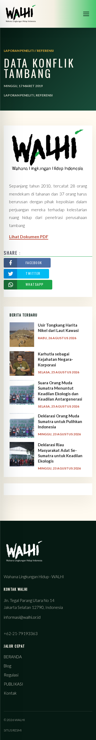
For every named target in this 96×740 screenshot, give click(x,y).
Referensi (44, 95)
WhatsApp (35, 284)
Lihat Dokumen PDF (28, 236)
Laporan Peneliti (19, 95)
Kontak (10, 693)
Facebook (34, 262)
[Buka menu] (86, 14)
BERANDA (13, 656)
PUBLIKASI (13, 684)
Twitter (33, 273)
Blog (7, 665)
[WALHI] (21, 14)
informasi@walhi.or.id (22, 617)
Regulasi (11, 674)
